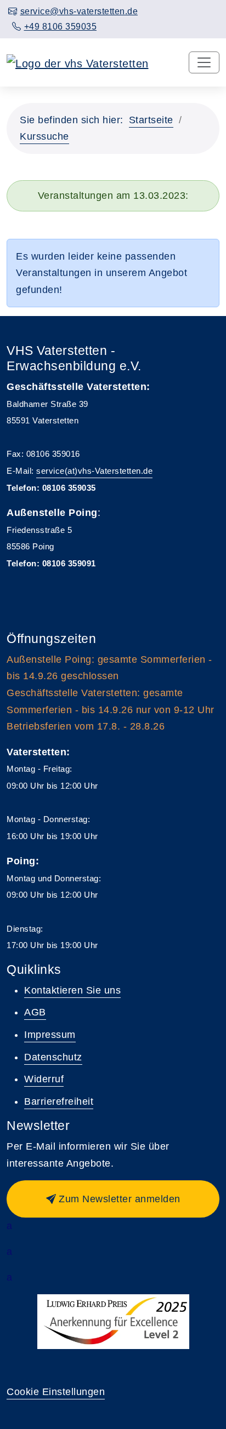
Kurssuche (44, 136)
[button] (113, 1199)
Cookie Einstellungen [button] (56, 1391)
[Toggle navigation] (204, 62)
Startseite (151, 119)
